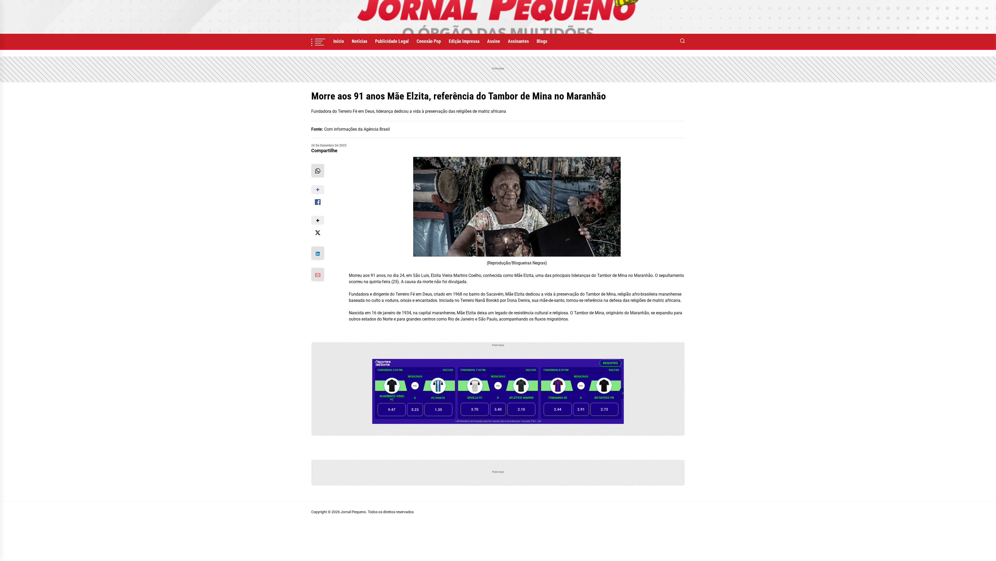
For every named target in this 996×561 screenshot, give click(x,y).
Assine (493, 41)
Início (338, 41)
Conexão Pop (429, 41)
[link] (498, 17)
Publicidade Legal (392, 41)
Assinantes (518, 41)
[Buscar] (682, 41)
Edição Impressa (464, 41)
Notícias (359, 41)
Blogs (542, 41)
